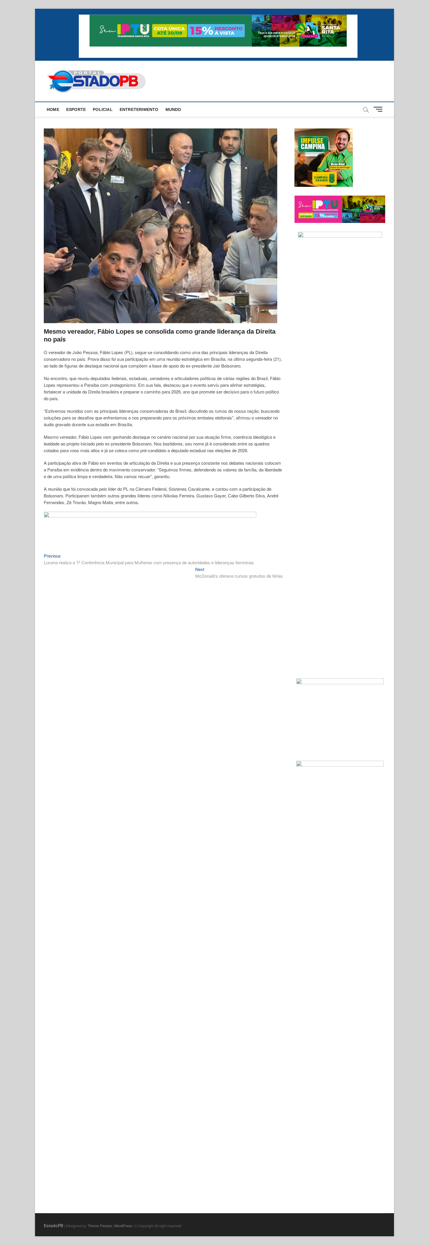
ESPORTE (76, 109)
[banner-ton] (150, 515)
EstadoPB (53, 1225)
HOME (53, 109)
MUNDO (173, 109)
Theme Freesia (100, 1225)
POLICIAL (103, 109)
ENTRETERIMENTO (139, 109)
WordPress (123, 1225)
